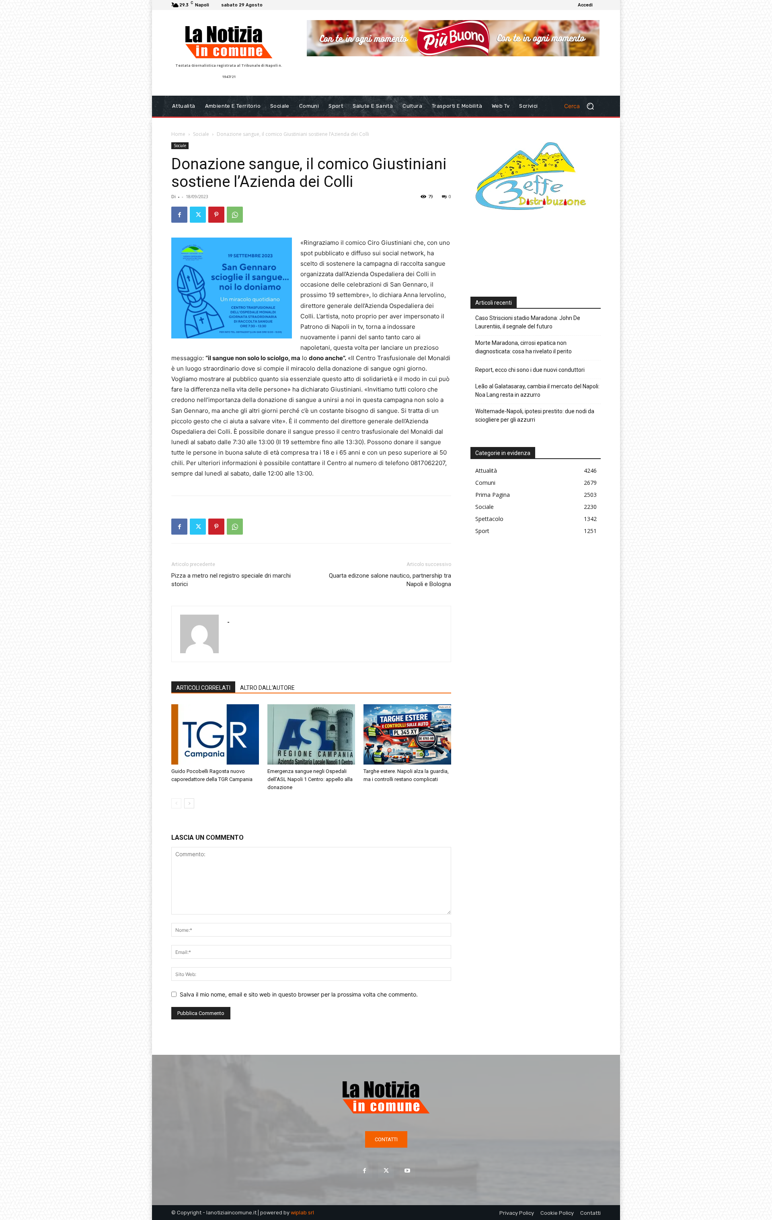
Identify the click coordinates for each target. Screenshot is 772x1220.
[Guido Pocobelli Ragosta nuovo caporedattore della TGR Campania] (215, 734)
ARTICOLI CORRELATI (203, 688)
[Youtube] (407, 1170)
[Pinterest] (216, 215)
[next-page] (189, 803)
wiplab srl (302, 1213)
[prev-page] (176, 803)
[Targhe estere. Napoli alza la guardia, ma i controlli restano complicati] (407, 734)
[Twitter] (198, 215)
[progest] (453, 44)
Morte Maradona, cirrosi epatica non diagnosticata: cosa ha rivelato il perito (523, 347)
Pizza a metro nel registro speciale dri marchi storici (231, 580)
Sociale (201, 134)
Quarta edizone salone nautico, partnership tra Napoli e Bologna (390, 580)
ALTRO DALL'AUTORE (267, 688)
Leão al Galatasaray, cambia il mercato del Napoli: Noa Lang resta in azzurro (537, 390)
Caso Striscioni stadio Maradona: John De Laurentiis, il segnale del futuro (527, 322)
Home (178, 134)
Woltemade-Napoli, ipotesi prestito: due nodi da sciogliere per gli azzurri (534, 415)
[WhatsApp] (235, 215)
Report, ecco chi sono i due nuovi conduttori (530, 370)
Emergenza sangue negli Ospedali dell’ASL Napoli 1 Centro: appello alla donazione (310, 779)
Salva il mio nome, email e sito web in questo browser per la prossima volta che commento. (299, 994)
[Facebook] (179, 215)
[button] (582, 106)
